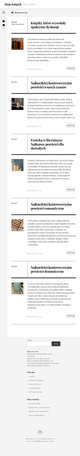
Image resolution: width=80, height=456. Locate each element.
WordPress (39, 441)
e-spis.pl (31, 376)
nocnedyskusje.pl (34, 388)
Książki (14, 22)
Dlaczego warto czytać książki (39, 411)
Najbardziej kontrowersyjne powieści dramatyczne (51, 269)
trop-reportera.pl (35, 384)
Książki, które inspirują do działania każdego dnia (43, 363)
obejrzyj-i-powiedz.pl (36, 380)
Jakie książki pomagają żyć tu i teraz (38, 366)
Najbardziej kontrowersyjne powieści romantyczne (51, 206)
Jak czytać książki (34, 404)
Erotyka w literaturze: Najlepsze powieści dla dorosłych (47, 144)
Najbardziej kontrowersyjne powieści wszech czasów (51, 85)
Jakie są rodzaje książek (36, 415)
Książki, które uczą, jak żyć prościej (38, 359)
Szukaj (29, 340)
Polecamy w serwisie (35, 392)
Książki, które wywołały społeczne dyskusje (48, 25)
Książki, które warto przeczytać (39, 407)
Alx (52, 441)
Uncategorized (17, 24)
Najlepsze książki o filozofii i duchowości (40, 361)
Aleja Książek (12, 4)
